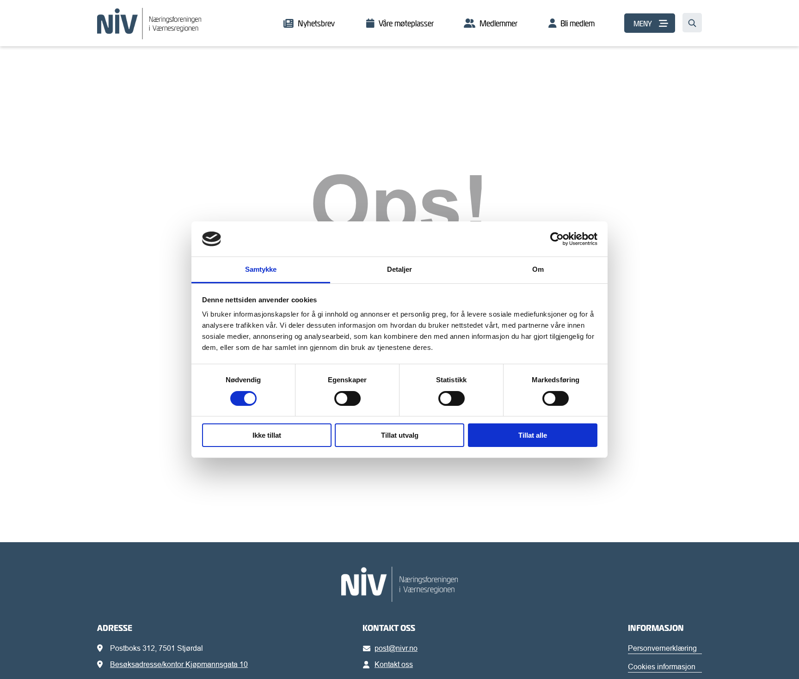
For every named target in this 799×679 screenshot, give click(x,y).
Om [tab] (538, 269)
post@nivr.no (396, 648)
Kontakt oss (394, 664)
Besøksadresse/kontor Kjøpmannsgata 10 (179, 664)
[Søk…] (692, 22)
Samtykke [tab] (261, 269)
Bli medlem (577, 23)
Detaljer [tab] (399, 269)
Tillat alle (532, 435)
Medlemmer (498, 23)
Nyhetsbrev (316, 23)
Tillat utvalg (399, 435)
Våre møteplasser (406, 23)
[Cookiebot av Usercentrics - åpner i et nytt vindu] (556, 239)
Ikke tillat (266, 435)
